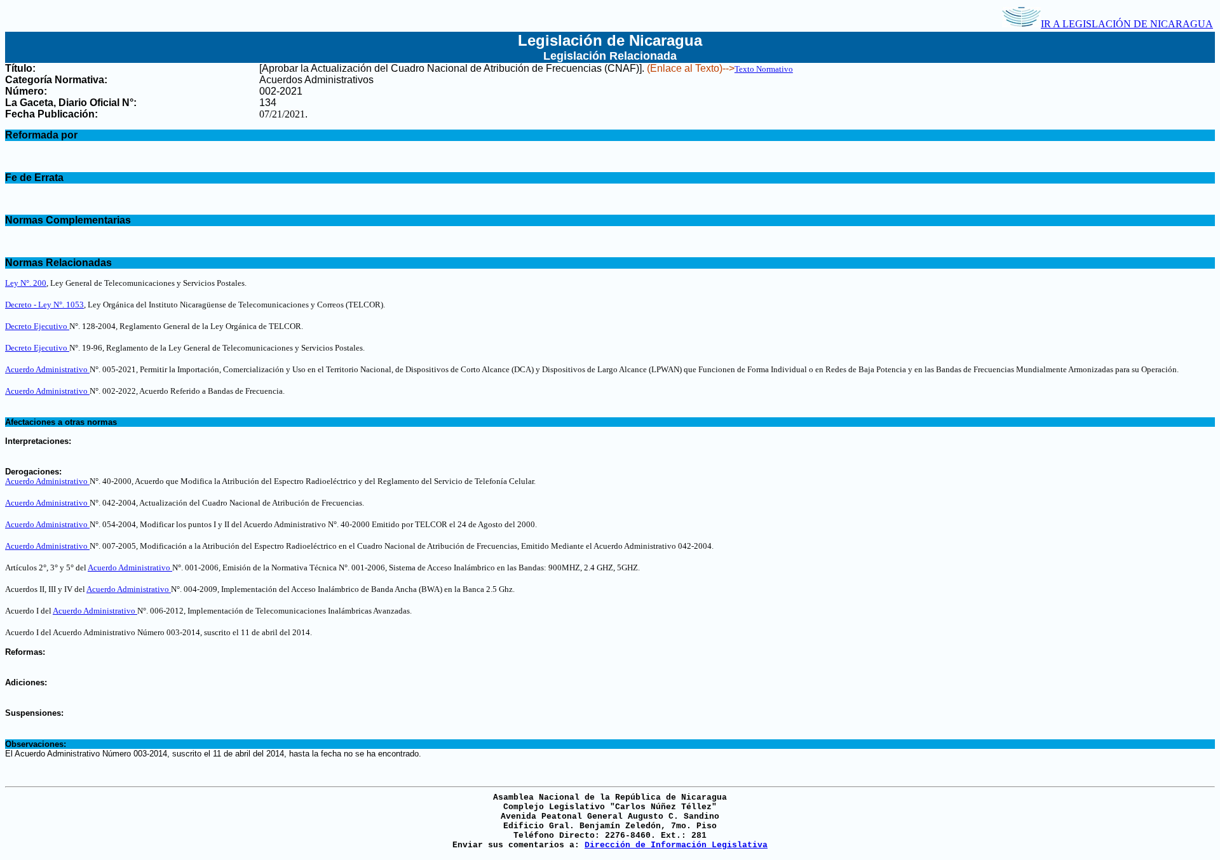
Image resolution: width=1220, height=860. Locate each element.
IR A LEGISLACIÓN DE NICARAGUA (1127, 23)
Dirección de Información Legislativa (676, 845)
